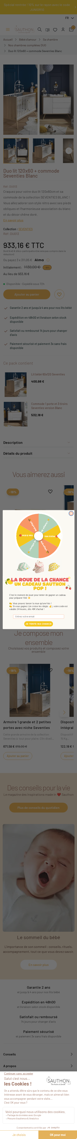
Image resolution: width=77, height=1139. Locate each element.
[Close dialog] (71, 513)
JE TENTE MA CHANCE (38, 623)
